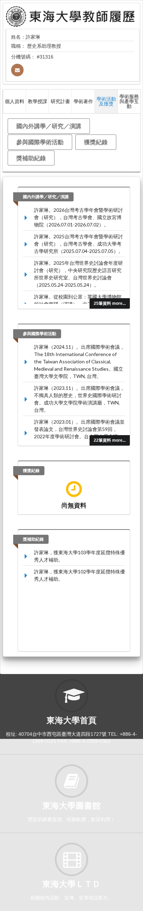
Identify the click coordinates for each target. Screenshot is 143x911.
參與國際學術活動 (40, 142)
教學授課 (37, 101)
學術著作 (83, 101)
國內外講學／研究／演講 (48, 126)
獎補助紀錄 (31, 158)
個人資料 (14, 101)
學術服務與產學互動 (129, 101)
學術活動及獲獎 (106, 101)
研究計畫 (60, 101)
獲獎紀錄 (96, 142)
